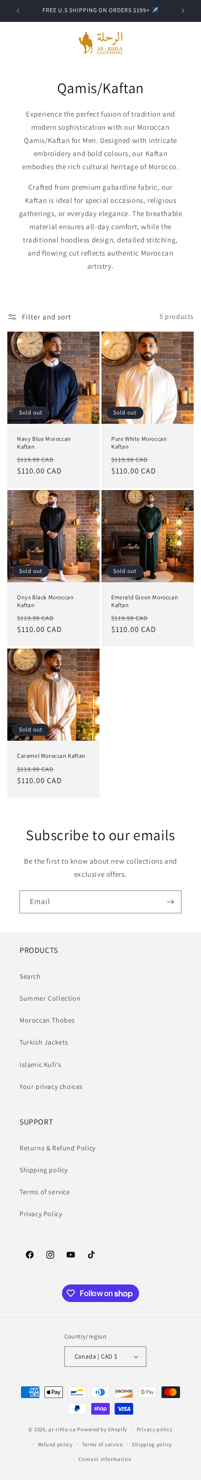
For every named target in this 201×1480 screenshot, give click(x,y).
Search (30, 976)
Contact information (105, 1459)
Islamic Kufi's (40, 1064)
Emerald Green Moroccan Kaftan (144, 601)
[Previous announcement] (18, 10)
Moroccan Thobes (47, 1020)
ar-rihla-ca (62, 1429)
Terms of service (45, 1191)
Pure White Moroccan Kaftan (139, 442)
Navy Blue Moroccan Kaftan (44, 442)
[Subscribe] (170, 901)
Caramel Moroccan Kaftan (51, 755)
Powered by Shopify (102, 1429)
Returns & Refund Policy (58, 1148)
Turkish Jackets (44, 1042)
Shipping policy (44, 1169)
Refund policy (55, 1444)
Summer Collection (50, 998)
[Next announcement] (183, 10)
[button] (19, 43)
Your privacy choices (51, 1086)
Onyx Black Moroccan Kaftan (45, 601)
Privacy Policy (41, 1213)
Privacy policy (155, 1429)
